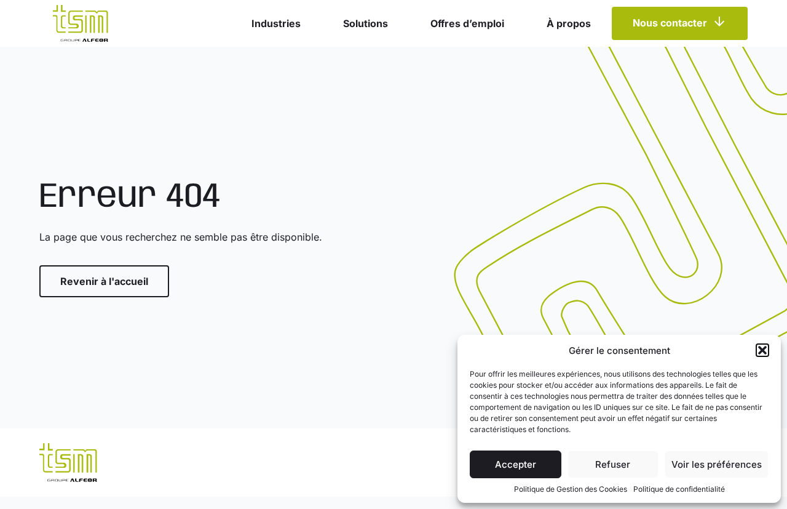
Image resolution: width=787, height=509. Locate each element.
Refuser (612, 464)
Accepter (515, 464)
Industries (276, 23)
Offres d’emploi (467, 23)
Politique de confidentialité (679, 489)
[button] (762, 350)
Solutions (365, 23)
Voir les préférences (716, 464)
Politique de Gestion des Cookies (570, 489)
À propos (569, 23)
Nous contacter (670, 23)
